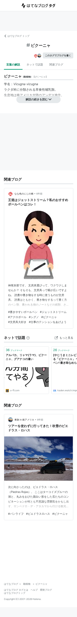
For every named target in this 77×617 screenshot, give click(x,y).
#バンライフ (16, 513)
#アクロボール (17, 317)
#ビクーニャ (49, 317)
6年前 (39, 193)
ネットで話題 (34, 64)
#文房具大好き (17, 322)
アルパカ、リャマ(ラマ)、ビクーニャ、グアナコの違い (26, 357)
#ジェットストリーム (53, 312)
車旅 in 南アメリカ (24, 419)
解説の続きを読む (37, 99)
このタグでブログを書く (58, 55)
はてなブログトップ (14, 592)
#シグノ (34, 317)
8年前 (40, 419)
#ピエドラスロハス (38, 513)
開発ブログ (46, 589)
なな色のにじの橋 (23, 193)
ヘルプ (34, 589)
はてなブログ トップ (18, 35)
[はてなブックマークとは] (28, 338)
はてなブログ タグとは (16, 589)
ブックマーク (14, 350)
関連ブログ (56, 64)
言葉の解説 (13, 64)
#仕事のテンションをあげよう (48, 322)
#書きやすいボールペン (23, 312)
